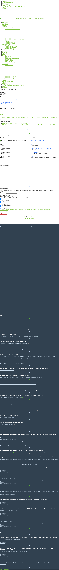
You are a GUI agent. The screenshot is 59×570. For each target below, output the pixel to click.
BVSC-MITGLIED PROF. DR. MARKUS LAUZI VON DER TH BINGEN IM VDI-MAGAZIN (14, 343)
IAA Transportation (34, 152)
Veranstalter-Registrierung (11, 46)
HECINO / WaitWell (9, 30)
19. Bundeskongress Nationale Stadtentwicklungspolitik (41, 148)
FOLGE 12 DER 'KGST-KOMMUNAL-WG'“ (6, 452)
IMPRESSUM (23, 216)
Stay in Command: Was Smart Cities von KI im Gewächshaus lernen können (16, 123)
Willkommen (5, 22)
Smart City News (4, 199)
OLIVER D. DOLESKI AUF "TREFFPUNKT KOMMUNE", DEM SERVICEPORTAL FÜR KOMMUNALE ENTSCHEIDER (18, 384)
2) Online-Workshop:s (5, 103)
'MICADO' (27, 357)
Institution (7, 40)
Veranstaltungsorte (9, 48)
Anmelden (4, 8)
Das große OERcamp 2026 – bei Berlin (38, 140)
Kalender (7, 45)
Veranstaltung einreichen (11, 47)
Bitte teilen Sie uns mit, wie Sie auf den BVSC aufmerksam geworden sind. (14, 197)
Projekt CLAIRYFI (4, 206)
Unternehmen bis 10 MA (10, 41)
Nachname (2, 192)
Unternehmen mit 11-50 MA (10, 42)
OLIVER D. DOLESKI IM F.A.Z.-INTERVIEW (7, 424)
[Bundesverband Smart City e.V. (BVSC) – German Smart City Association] (29, 18)
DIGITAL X (32, 144)
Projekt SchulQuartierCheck (6, 205)
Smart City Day (4, 208)
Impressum (4, 1)
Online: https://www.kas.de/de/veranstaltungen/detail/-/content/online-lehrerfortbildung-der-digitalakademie (20, 99)
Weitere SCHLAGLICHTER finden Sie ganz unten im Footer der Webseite (13, 129)
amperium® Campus (9, 27)
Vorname (1, 191)
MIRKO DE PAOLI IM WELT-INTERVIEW (6, 417)
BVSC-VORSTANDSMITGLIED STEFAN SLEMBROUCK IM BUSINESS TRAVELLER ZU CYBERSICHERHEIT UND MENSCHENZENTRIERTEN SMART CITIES (28, 117)
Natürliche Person (9, 38)
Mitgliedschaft (6, 37)
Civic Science (5, 24)
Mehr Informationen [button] (3, 437)
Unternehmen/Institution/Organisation (7, 196)
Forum (3, 7)
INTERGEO (33, 156)
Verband (4, 25)
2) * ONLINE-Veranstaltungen (6, 102)
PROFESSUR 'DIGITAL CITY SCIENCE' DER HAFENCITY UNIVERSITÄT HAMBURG (14, 356)
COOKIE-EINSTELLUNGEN (29, 220)
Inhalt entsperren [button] (2, 438)
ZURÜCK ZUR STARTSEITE (29, 218)
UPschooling (8, 33)
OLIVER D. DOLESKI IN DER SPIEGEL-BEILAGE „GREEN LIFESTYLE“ (11, 397)
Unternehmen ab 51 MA (10, 43)
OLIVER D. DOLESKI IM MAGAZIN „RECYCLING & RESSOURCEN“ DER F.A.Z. (12, 404)
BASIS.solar (7, 28)
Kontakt (4, 3)
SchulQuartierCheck (9, 31)
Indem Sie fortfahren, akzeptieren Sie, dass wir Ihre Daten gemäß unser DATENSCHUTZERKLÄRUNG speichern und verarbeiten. (26, 209)
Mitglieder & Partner (7, 36)
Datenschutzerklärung (7, 2)
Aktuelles (4, 23)
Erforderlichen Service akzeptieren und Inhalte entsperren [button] (8, 439)
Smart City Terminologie (10, 32)
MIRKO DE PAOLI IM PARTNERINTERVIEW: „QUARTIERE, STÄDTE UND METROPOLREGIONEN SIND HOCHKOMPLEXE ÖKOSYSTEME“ (21, 377)
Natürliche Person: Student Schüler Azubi (14, 39)
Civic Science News (5, 200)
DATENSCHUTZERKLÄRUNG (32, 216)
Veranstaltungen (6, 44)
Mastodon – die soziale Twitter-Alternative (15, 6)
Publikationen (5, 34)
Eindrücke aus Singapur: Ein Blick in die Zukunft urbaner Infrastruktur (15, 125)
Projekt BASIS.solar (5, 204)
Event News (3, 201)
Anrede (1, 195)
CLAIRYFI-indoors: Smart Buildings (12, 29)
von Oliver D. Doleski (9, 35)
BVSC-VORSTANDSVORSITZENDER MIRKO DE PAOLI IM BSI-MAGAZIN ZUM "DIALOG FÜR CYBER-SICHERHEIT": (18, 336)
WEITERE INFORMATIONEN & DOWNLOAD (7, 370)
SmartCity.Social (6, 5)
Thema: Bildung (4, 104)
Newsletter (5, 4)
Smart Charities (8, 61)
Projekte (4, 26)
